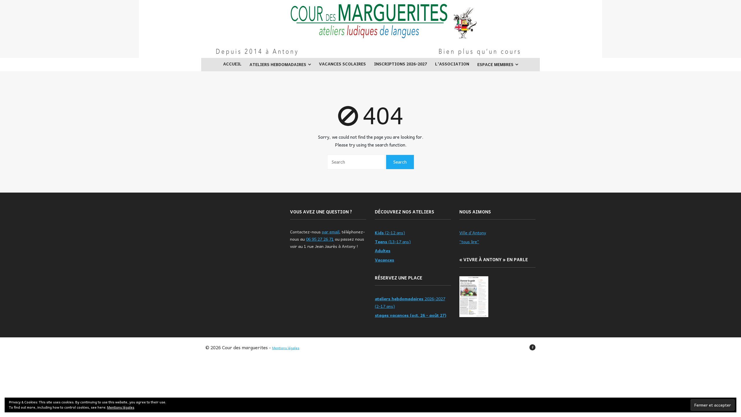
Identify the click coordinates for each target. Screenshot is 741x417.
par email (330, 231)
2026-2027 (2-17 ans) (410, 302)
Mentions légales (285, 348)
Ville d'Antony (472, 232)
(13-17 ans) (393, 241)
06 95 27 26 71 (320, 239)
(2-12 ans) (390, 232)
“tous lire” (469, 241)
